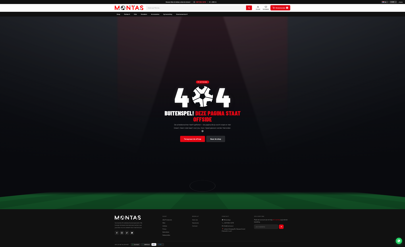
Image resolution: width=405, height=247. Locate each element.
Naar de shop (215, 139)
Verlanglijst (266, 9)
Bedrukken (166, 232)
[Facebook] (117, 233)
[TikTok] (127, 233)
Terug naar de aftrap (192, 139)
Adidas (165, 226)
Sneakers (144, 14)
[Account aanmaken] (281, 227)
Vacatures (195, 223)
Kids (135, 14)
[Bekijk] (249, 7)
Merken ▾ (127, 14)
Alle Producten (167, 220)
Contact (195, 226)
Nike (164, 223)
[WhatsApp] (132, 233)
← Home (400, 2)
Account (258, 9)
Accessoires (155, 14)
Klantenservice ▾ (181, 14)
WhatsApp (227, 220)
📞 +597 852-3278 (228, 223)
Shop (118, 14)
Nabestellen (166, 235)
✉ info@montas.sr (228, 226)
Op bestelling (167, 14)
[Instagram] (122, 233)
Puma (164, 229)
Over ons (195, 220)
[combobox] (196, 8)
